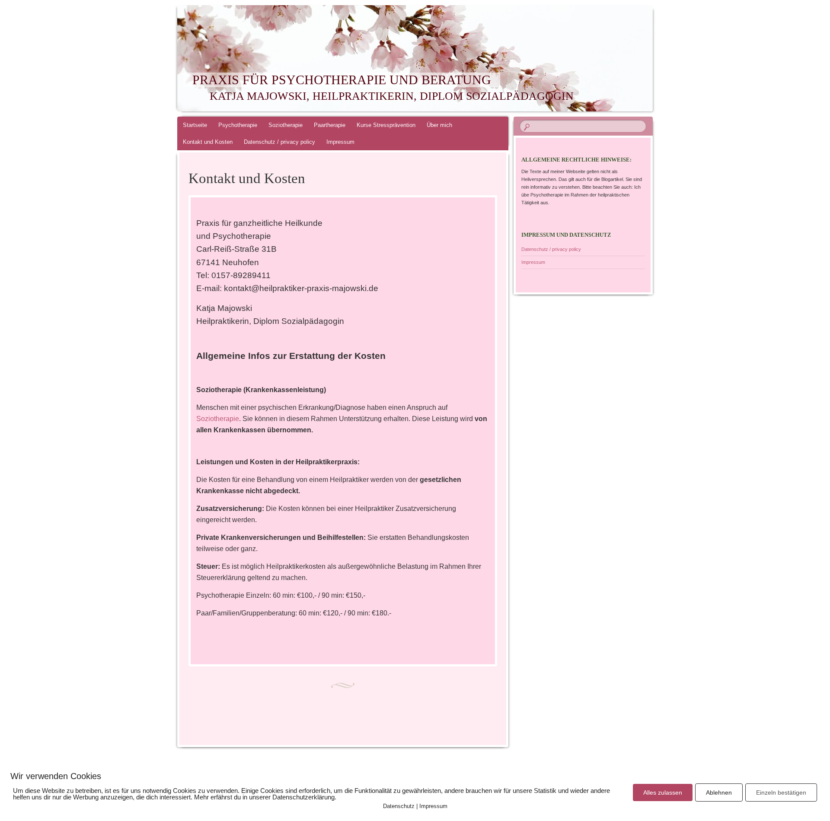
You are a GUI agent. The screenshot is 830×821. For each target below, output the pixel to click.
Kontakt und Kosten (208, 142)
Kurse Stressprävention (386, 125)
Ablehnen (719, 792)
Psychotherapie (237, 125)
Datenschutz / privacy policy (279, 142)
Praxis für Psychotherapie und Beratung (341, 80)
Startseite (195, 125)
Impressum (340, 142)
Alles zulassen (662, 792)
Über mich (439, 125)
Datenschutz (399, 806)
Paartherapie (329, 125)
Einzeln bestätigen (781, 792)
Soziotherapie (285, 125)
